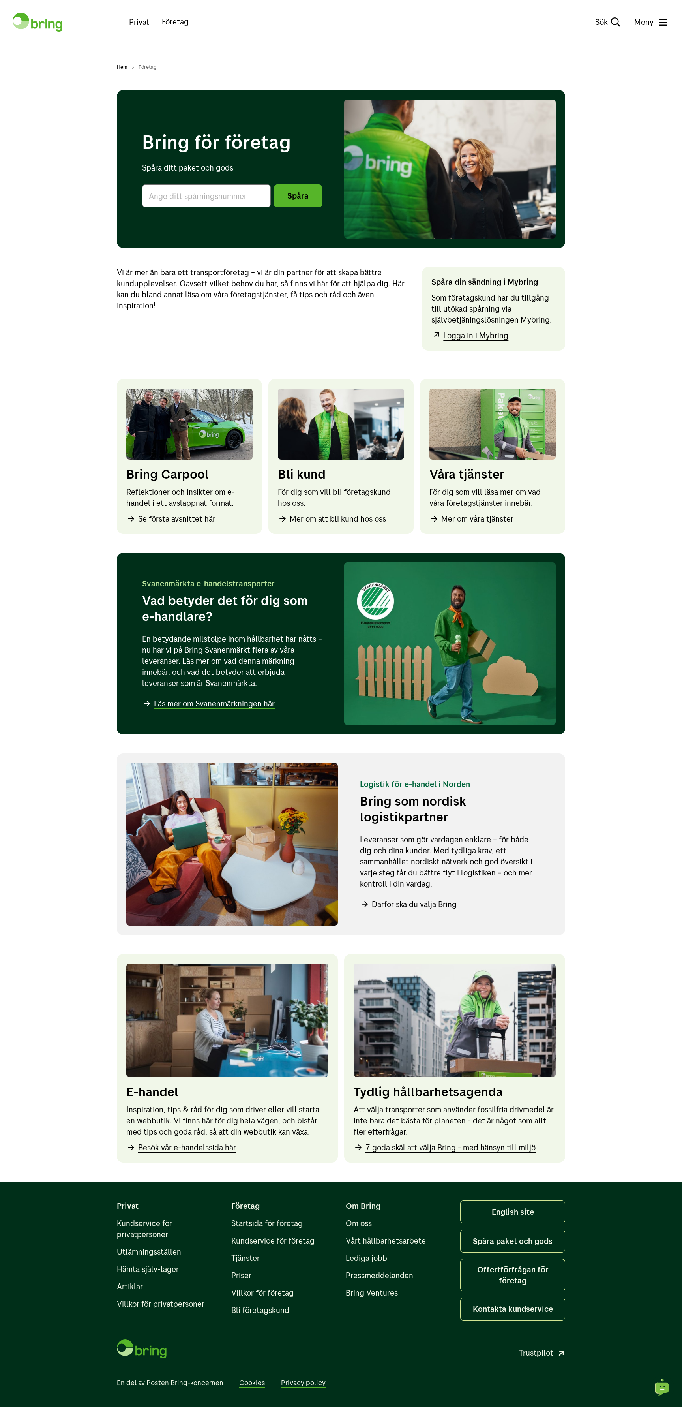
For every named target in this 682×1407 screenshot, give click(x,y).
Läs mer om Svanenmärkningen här (214, 703)
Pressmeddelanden (379, 1275)
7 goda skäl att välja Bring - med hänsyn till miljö (450, 1147)
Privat (139, 22)
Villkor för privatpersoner (160, 1304)
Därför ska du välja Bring (414, 904)
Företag (175, 21)
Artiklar (130, 1286)
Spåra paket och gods (513, 1241)
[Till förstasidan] (37, 22)
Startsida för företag (267, 1223)
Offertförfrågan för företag (513, 1274)
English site (513, 1212)
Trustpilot (536, 1353)
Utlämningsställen (149, 1252)
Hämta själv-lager (148, 1269)
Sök (601, 22)
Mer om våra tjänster (477, 519)
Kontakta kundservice (513, 1309)
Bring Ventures (372, 1293)
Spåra (298, 196)
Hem (122, 67)
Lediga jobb (366, 1258)
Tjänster (245, 1258)
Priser (241, 1275)
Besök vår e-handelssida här (187, 1147)
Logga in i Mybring (475, 335)
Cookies (252, 1382)
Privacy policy (303, 1382)
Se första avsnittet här (176, 519)
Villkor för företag (262, 1293)
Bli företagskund (260, 1310)
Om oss (359, 1223)
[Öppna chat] (662, 1387)
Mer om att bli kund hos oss (338, 519)
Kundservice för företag (273, 1240)
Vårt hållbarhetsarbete (386, 1240)
